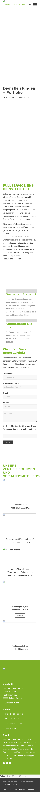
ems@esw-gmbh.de (13, 724)
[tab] (3, 776)
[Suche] (29, 4)
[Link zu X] (35, 787)
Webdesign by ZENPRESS (10, 784)
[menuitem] (29, 4)
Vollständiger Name (12, 383)
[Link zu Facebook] (28, 787)
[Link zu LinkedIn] (32, 787)
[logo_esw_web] (16, 4)
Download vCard (12, 703)
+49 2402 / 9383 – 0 (18, 335)
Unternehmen (9, 374)
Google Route (10, 728)
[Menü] (34, 4)
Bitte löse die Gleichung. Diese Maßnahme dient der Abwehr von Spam (19, 429)
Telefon (6, 403)
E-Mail (6, 393)
